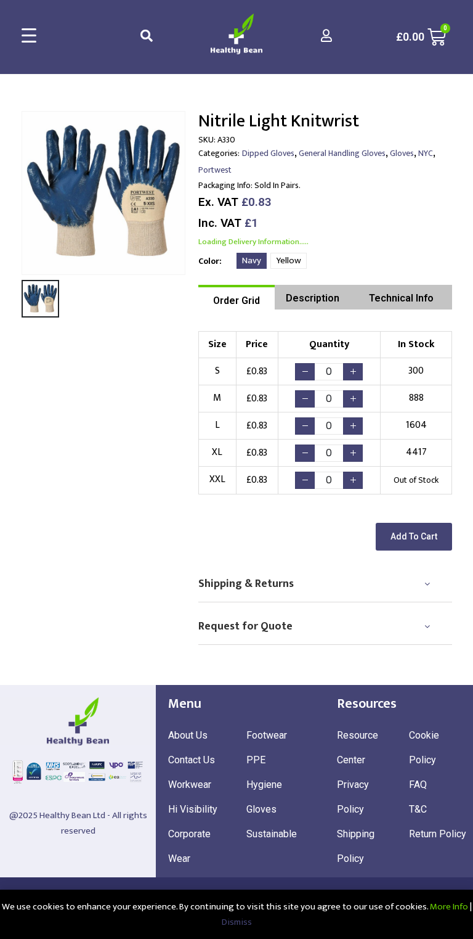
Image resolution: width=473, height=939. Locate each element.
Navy (251, 260)
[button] (414, 537)
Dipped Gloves (268, 153)
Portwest (215, 170)
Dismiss (237, 922)
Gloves (402, 153)
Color (208, 261)
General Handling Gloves (342, 153)
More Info (449, 906)
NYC (425, 153)
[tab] (236, 297)
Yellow (288, 260)
